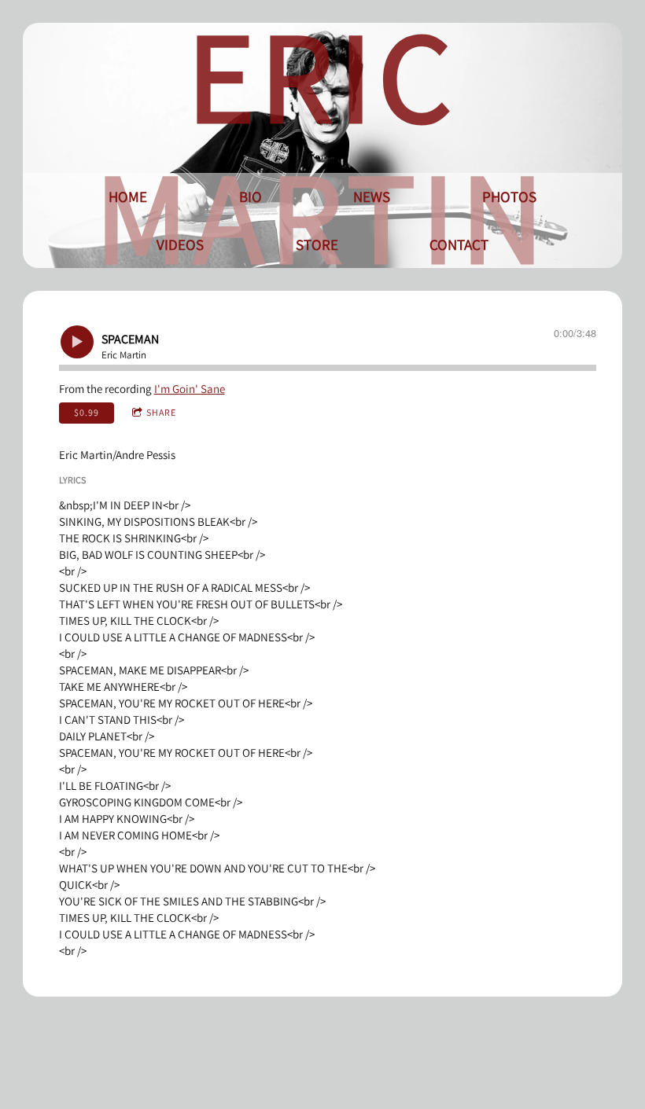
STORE (317, 244)
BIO (250, 196)
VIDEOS (180, 244)
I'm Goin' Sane (189, 388)
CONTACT (458, 244)
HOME (128, 196)
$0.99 (86, 412)
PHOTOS (509, 196)
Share (161, 412)
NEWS (371, 196)
